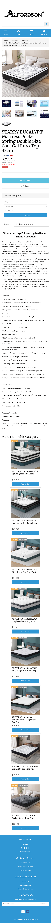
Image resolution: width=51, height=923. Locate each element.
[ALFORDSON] (25, 9)
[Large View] (6, 103)
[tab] (8, 224)
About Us (25, 881)
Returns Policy (25, 870)
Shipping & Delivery (25, 866)
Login (25, 844)
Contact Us (25, 863)
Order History (25, 852)
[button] (25, 186)
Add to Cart (25, 484)
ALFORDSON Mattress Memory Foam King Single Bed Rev (24, 719)
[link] (27, 911)
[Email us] (23, 911)
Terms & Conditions (25, 889)
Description (8, 224)
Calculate (26, 215)
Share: (4, 155)
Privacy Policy (25, 885)
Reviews (19, 224)
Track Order (25, 848)
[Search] (46, 24)
